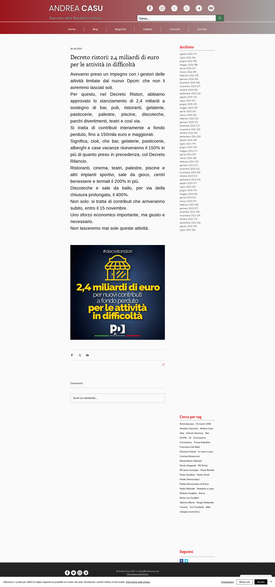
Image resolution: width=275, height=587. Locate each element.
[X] (174, 8)
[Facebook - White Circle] (150, 8)
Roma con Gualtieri (189, 498)
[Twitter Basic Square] (186, 561)
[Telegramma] (199, 8)
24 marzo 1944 (203, 424)
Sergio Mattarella (205, 502)
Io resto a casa (205, 451)
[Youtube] (211, 8)
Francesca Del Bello (190, 447)
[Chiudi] (271, 581)
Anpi (182, 433)
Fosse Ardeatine (202, 442)
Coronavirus (186, 442)
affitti (208, 507)
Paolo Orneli (203, 474)
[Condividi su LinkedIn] (87, 355)
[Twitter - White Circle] (73, 572)
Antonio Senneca (194, 433)
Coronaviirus (199, 437)
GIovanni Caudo (188, 451)
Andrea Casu (206, 428)
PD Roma (203, 465)
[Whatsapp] (186, 8)
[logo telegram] (85, 572)
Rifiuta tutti (244, 581)
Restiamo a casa (205, 488)
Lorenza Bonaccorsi (190, 456)
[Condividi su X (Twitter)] (79, 355)
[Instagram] (162, 8)
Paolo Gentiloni (187, 474)
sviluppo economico (190, 511)
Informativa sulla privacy (138, 581)
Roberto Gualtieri (188, 493)
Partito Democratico (190, 479)
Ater (207, 433)
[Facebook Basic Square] (181, 561)
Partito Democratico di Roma (194, 484)
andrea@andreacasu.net (148, 571)
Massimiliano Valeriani (191, 461)
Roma (202, 493)
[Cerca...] (220, 18)
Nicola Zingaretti (188, 465)
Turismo (184, 507)
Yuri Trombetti (197, 507)
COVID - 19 (185, 437)
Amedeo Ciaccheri (189, 428)
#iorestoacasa (187, 424)
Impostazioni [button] (227, 581)
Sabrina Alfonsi (187, 502)
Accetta (261, 581)
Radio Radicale (187, 488)
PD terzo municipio (189, 470)
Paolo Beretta (207, 470)
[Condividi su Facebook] (71, 355)
